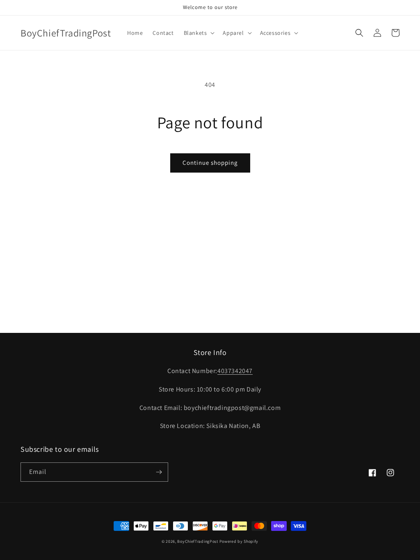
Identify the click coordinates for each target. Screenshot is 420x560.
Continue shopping (210, 162)
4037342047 (235, 371)
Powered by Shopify (239, 541)
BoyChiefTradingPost (197, 541)
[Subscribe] (159, 472)
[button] (198, 32)
